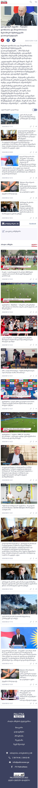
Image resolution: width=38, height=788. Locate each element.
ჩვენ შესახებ (19, 744)
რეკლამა (19, 740)
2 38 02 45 (25, 757)
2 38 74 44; (16, 757)
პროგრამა (19, 736)
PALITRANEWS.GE (17, 777)
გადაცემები (19, 732)
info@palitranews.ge (21, 762)
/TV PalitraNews (21, 767)
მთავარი (19, 727)
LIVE (35, 785)
